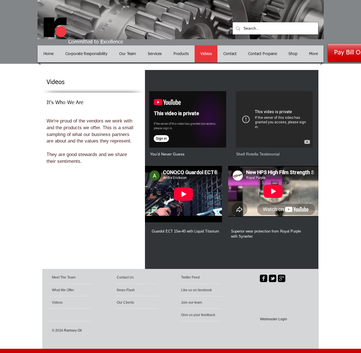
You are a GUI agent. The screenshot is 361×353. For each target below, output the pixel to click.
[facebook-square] (263, 278)
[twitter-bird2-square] (272, 278)
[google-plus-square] (281, 278)
